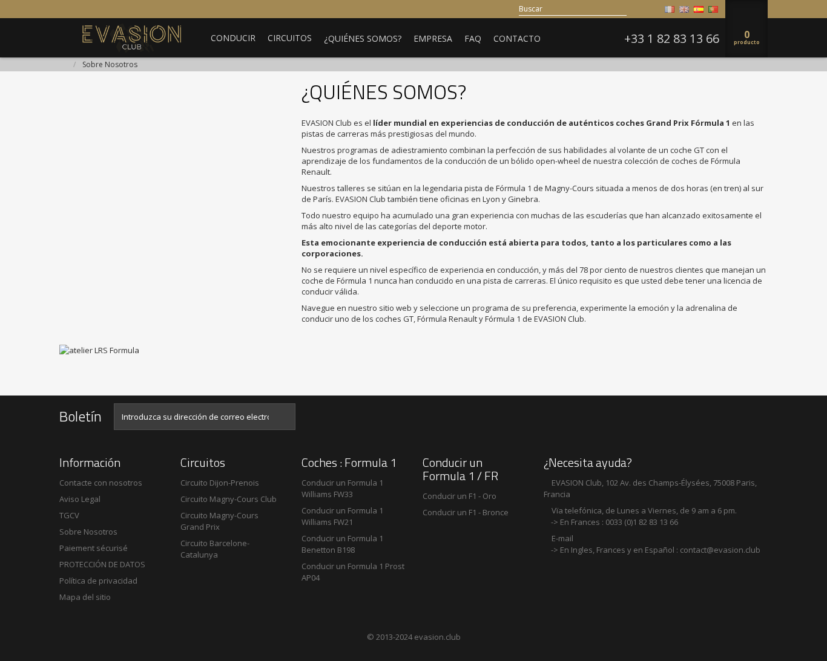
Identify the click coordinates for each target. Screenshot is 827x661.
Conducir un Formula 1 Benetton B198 (342, 544)
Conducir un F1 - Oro (459, 495)
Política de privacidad (98, 580)
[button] (233, 37)
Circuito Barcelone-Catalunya (214, 549)
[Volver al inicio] (63, 65)
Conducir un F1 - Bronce (466, 512)
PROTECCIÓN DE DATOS (102, 564)
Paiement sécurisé (93, 547)
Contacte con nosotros (100, 482)
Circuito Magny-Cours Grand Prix (219, 521)
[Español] (698, 9)
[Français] (669, 9)
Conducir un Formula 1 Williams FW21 (342, 516)
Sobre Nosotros (88, 531)
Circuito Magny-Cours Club (228, 498)
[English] (684, 9)
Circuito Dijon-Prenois (219, 482)
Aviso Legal (79, 498)
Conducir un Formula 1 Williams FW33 (342, 488)
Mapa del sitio (85, 596)
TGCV (69, 515)
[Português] (713, 9)
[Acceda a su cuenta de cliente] (651, 9)
